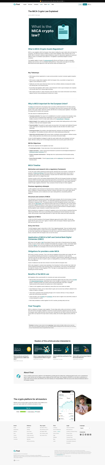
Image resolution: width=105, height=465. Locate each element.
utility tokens (38, 203)
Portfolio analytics (30, 437)
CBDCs (35, 245)
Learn (54, 441)
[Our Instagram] (88, 435)
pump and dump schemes (37, 281)
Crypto (15, 435)
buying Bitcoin (60, 119)
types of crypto (49, 158)
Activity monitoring (30, 441)
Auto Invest (29, 431)
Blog (54, 439)
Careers (56, 431)
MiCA (31, 106)
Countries (16, 439)
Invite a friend (56, 433)
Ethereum (67, 119)
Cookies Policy (69, 435)
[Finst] (17, 4)
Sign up (84, 4)
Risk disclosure (69, 429)
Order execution (30, 435)
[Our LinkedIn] (86, 435)
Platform (15, 431)
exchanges (49, 296)
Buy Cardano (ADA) (44, 433)
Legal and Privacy (60, 454)
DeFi (43, 242)
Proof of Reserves (57, 429)
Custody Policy (69, 437)
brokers (43, 296)
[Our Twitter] (81, 435)
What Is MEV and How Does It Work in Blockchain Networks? (82, 357)
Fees (15, 433)
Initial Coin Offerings (39, 173)
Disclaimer (68, 443)
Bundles (28, 427)
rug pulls (75, 279)
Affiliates (55, 437)
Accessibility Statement (71, 441)
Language (82, 425)
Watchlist (28, 439)
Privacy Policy (69, 433)
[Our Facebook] (90, 435)
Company (55, 427)
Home (15, 427)
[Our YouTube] (83, 435)
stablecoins (60, 158)
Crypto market (30, 433)
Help (54, 435)
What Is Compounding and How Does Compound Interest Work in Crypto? (42, 357)
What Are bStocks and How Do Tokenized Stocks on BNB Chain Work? (21, 358)
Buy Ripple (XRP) (43, 431)
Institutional (16, 429)
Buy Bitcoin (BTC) (43, 427)
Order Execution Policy (71, 439)
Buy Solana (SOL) (43, 435)
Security (15, 437)
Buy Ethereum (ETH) (44, 429)
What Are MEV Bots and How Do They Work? (62, 357)
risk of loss (50, 325)
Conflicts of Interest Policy (71, 431)
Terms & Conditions (70, 427)
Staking (28, 429)
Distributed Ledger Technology (36, 152)
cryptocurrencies (48, 60)
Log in (80, 4)
